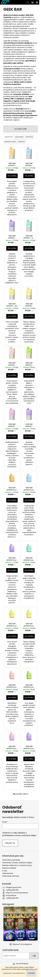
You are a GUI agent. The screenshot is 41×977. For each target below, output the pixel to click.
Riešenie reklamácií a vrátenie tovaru (17, 865)
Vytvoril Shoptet (22, 964)
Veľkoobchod (7, 873)
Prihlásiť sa (10, 843)
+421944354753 (12, 890)
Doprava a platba (9, 868)
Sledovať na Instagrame (22, 944)
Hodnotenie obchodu (10, 876)
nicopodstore (11, 895)
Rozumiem (31, 973)
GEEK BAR (29, 15)
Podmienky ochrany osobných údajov (17, 862)
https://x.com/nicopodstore (17, 893)
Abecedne (21, 142)
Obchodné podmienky (11, 860)
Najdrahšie (29, 137)
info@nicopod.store (13, 887)
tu (24, 973)
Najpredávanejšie (10, 142)
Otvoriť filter (20, 129)
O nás (4, 871)
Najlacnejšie (19, 137)
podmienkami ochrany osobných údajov (19, 835)
